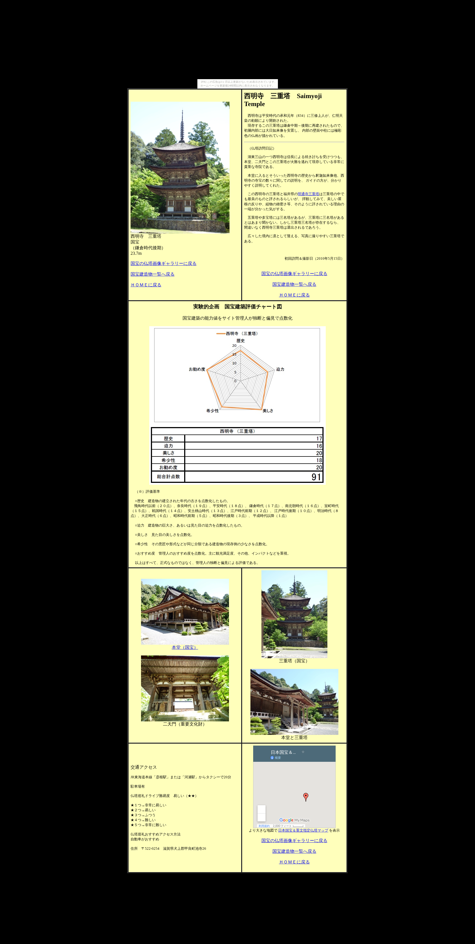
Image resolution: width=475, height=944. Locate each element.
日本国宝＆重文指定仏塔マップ (303, 830)
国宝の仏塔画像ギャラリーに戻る (164, 263)
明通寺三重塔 (308, 194)
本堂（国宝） (185, 647)
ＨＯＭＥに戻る (146, 285)
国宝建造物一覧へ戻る (153, 274)
